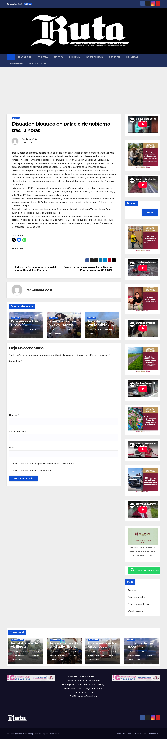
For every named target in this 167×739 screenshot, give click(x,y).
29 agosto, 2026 (21, 651)
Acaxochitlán (17, 640)
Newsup (42, 733)
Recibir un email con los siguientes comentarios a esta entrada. (44, 463)
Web (11, 447)
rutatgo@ (82, 696)
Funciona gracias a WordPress (19, 733)
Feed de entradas (136, 597)
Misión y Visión (37, 64)
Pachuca (43, 57)
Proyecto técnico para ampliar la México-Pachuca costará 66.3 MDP (88, 269)
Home (118, 733)
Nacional (74, 57)
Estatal (58, 57)
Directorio (16, 64)
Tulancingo (25, 57)
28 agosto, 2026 (137, 651)
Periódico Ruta (154, 733)
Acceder (132, 590)
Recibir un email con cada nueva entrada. (33, 470)
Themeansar (54, 733)
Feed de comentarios (138, 604)
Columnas (132, 57)
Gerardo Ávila (31, 139)
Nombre (14, 415)
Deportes (114, 57)
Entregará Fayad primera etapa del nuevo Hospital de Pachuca (35, 269)
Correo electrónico (19, 431)
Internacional (94, 57)
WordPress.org (135, 611)
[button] (158, 60)
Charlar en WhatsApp (147, 570)
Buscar (131, 203)
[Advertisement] (83, 87)
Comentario (15, 361)
